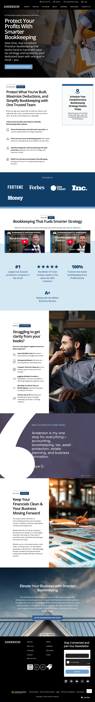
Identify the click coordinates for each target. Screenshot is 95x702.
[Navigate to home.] (11, 7)
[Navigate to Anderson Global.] (20, 692)
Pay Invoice (80, 692)
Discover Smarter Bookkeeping (19, 67)
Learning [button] (63, 7)
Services (30, 642)
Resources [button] (74, 7)
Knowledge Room (72, 2)
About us (30, 646)
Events (48, 642)
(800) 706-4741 (31, 658)
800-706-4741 (46, 2)
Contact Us (86, 7)
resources (49, 650)
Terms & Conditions (68, 692)
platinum (30, 650)
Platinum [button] (45, 7)
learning (49, 646)
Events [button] (27, 7)
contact (30, 655)
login (48, 655)
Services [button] (35, 7)
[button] (84, 475)
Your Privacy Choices (47, 692)
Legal (58, 692)
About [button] (54, 7)
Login (85, 2)
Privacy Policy (33, 692)
